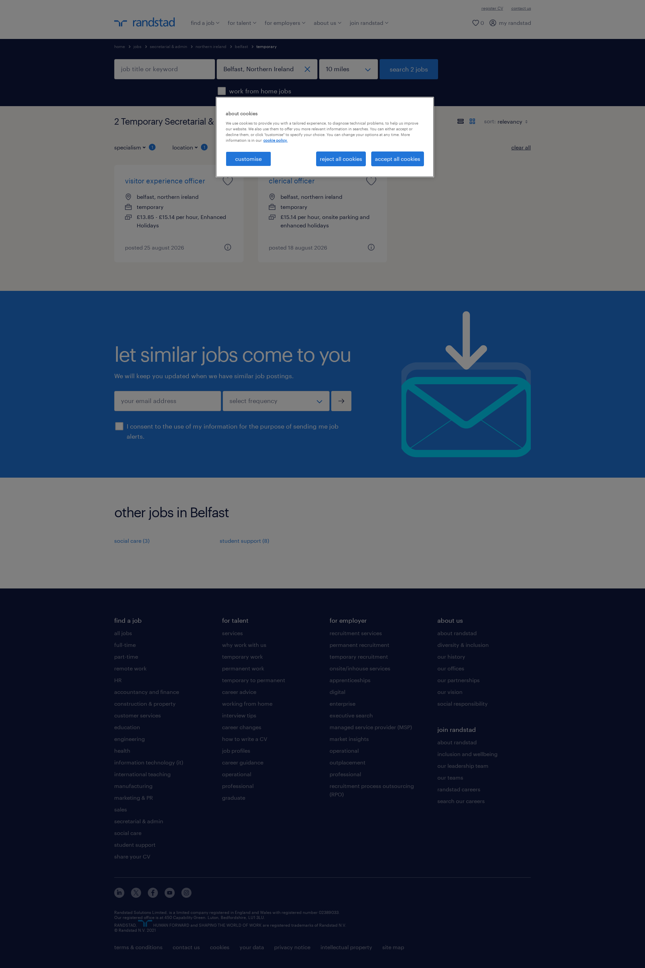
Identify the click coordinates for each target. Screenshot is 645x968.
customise (248, 159)
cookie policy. (275, 140)
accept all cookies (397, 159)
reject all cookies (341, 159)
